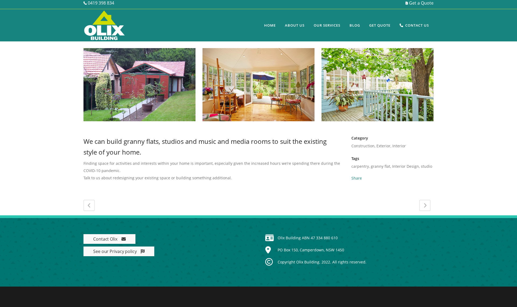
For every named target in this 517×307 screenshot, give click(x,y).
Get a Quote (421, 3)
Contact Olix (105, 239)
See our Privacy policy (115, 251)
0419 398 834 (100, 3)
